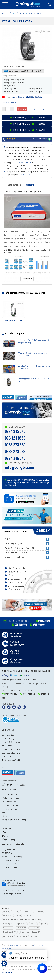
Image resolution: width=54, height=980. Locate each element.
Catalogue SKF (36, 932)
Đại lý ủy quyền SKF (9, 735)
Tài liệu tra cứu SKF (9, 746)
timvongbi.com (10, 832)
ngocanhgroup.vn (10, 839)
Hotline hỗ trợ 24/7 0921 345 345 (29, 117)
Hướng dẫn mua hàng (10, 102)
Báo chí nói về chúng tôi (11, 742)
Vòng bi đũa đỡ (7, 915)
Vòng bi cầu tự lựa (38, 911)
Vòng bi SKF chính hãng (11, 849)
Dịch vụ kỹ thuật (8, 756)
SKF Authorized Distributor (11, 683)
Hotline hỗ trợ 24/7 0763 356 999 (29, 130)
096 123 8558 (15, 438)
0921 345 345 (15, 431)
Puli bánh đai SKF (8, 928)
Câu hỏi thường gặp (9, 802)
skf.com (7, 836)
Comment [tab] (30, 185)
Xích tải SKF (33, 924)
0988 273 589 (15, 445)
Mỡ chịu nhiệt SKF (8, 924)
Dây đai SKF (43, 924)
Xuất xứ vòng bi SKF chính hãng (13, 894)
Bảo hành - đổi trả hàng (10, 798)
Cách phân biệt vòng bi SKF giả (13, 890)
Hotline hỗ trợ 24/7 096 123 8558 (29, 124)
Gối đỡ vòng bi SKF (36, 919)
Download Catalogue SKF (11, 749)
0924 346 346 (15, 458)
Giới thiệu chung (8, 738)
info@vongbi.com (19, 467)
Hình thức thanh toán (10, 809)
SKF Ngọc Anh (34, 936)
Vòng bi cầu (6, 911)
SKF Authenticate (25, 162)
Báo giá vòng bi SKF (8, 936)
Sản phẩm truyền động (10, 864)
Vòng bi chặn (17, 915)
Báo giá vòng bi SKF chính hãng (13, 753)
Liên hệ (4, 816)
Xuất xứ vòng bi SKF (34, 928)
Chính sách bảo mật (9, 795)
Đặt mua (23, 109)
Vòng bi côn (15, 911)
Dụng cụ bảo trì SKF (21, 924)
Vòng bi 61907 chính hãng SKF (17, 21)
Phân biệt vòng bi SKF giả (9, 932)
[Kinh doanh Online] (4, 956)
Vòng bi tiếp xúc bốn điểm (9, 919)
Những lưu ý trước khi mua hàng (14, 820)
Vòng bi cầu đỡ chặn (29, 915)
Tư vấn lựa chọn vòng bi (11, 760)
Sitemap (5, 813)
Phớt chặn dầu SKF (21, 928)
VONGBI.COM (26, 175)
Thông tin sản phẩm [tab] (12, 185)
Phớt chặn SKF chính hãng (11, 860)
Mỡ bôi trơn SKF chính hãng (12, 857)
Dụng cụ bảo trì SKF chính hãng (13, 867)
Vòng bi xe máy (23, 919)
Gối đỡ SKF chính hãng (10, 853)
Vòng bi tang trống (25, 911)
